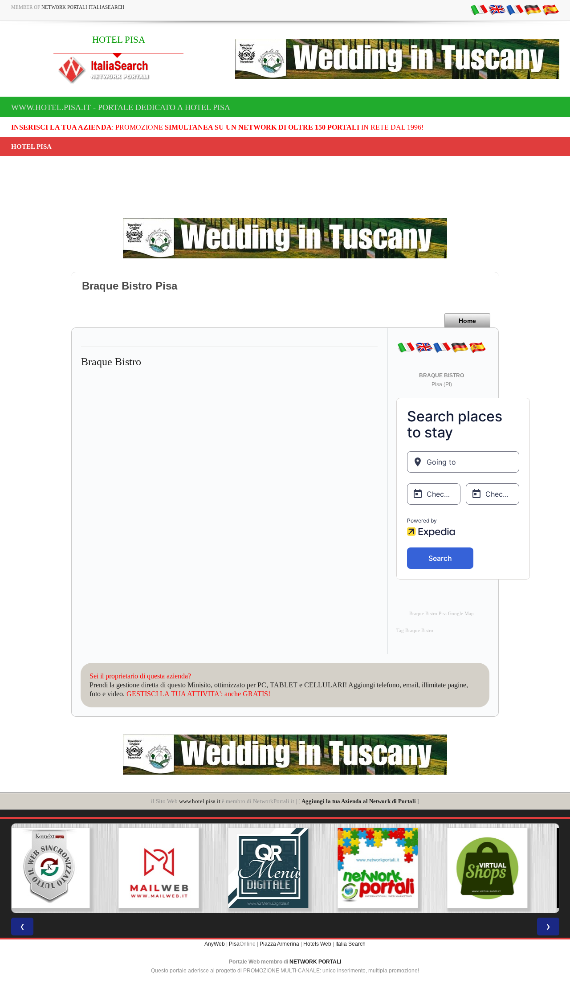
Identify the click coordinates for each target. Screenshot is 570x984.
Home (467, 320)
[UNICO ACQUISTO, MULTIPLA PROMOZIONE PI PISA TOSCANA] (285, 868)
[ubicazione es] (550, 9)
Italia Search (350, 944)
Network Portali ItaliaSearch (82, 7)
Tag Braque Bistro (414, 630)
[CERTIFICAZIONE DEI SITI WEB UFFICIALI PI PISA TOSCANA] (504, 868)
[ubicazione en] (497, 9)
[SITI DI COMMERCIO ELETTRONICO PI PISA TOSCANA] (394, 868)
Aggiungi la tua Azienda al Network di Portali (358, 801)
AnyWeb (214, 944)
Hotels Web (317, 944)
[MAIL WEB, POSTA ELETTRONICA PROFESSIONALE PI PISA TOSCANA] (66, 868)
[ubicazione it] (479, 9)
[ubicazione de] (533, 9)
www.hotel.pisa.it (199, 801)
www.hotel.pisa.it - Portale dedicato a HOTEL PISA (120, 107)
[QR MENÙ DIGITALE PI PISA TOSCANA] (175, 868)
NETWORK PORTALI (315, 962)
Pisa (234, 944)
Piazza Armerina (279, 944)
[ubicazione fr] (515, 9)
